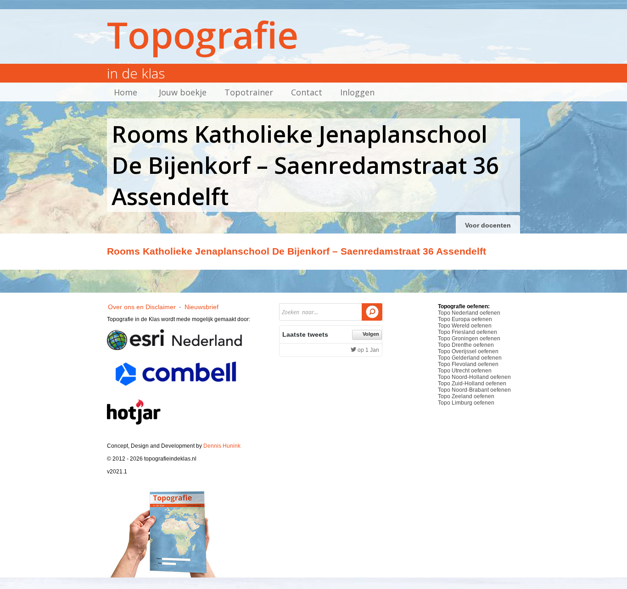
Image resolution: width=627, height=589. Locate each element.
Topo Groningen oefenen (469, 338)
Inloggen (357, 92)
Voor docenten (488, 225)
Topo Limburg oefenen (466, 403)
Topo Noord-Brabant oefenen (474, 390)
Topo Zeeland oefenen (466, 396)
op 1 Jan (367, 350)
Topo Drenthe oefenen (466, 345)
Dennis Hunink (222, 446)
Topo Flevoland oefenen (468, 364)
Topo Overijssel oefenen (468, 351)
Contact (306, 92)
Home (125, 92)
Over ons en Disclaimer (142, 307)
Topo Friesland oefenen (467, 332)
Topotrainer (248, 92)
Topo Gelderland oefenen (470, 358)
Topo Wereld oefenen (465, 325)
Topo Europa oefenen (465, 319)
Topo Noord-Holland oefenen (474, 377)
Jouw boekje (183, 92)
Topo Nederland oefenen (469, 313)
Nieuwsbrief (201, 307)
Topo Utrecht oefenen (465, 370)
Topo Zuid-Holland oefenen (472, 383)
